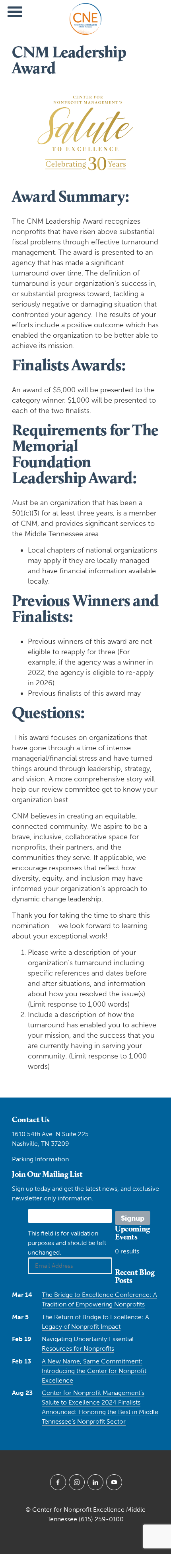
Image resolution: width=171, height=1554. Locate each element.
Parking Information (40, 1159)
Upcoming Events (132, 1232)
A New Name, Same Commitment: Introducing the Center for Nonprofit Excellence (94, 1370)
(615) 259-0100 (101, 1519)
